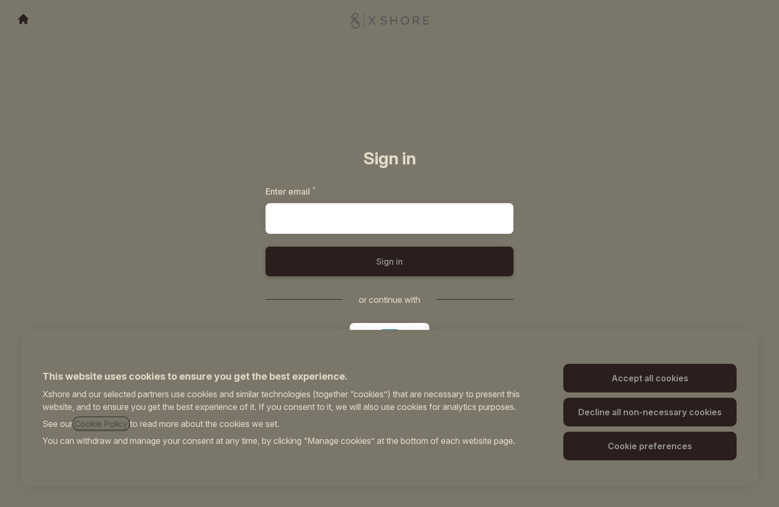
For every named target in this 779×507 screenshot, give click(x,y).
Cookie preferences (650, 446)
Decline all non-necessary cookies (650, 412)
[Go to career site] (23, 19)
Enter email (308, 191)
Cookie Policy (101, 423)
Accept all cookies (650, 378)
